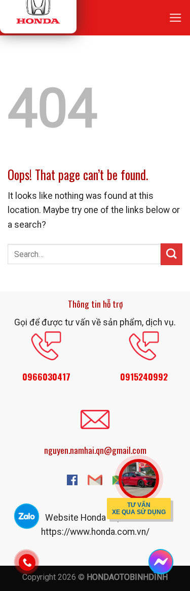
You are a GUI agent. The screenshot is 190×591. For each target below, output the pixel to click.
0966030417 (46, 376)
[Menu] (175, 18)
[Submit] (171, 254)
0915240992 (144, 376)
